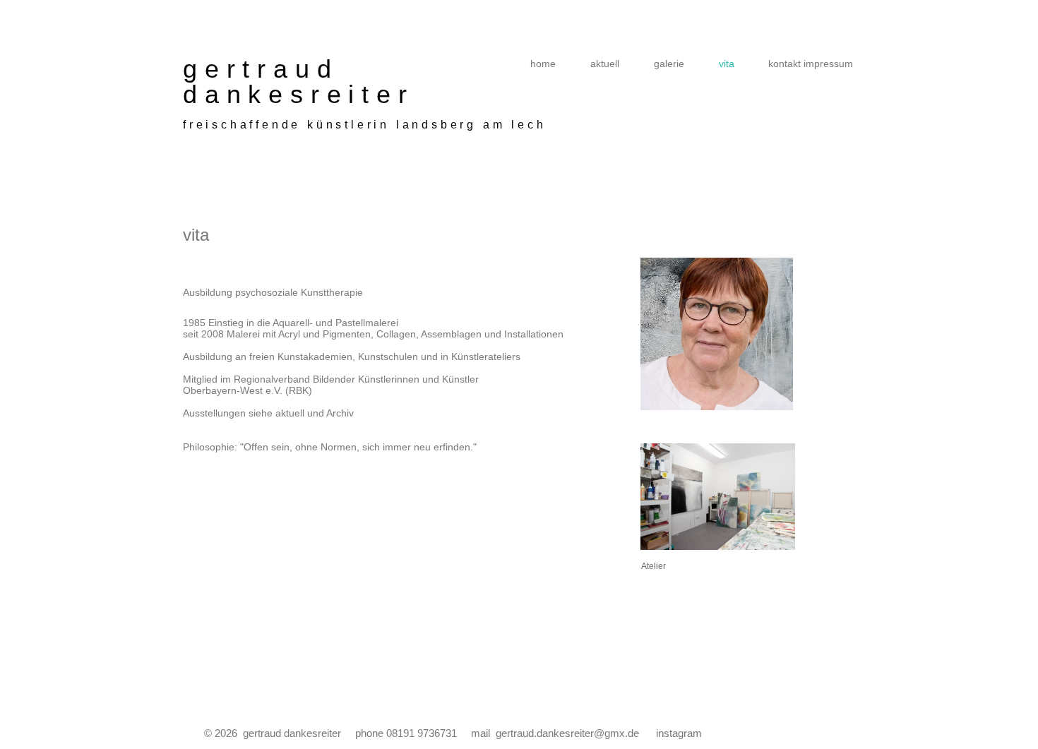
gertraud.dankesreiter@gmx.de (567, 733)
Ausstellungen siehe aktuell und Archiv (268, 413)
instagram (679, 733)
